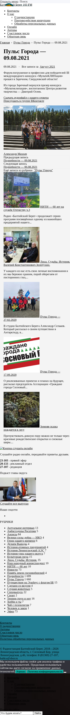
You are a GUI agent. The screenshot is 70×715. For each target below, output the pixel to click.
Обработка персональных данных (35, 690)
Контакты (13, 677)
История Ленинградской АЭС (25, 550)
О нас (10, 681)
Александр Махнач (15, 153)
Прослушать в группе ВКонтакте (24, 100)
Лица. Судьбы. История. (22, 560)
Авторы (12, 697)
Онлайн (12, 693)
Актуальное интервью (20, 527)
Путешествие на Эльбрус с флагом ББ (30, 582)
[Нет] (65, 672)
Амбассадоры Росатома (21, 531)
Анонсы (12, 534)
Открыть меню (9, 1)
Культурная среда (17, 556)
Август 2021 (47, 66)
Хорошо (21, 671)
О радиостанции (24, 684)
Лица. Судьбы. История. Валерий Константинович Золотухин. (37, 263)
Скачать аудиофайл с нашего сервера (26, 97)
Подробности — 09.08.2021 (20, 160)
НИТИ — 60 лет (17, 566)
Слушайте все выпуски (14, 503)
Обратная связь (16, 703)
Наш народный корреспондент (26, 563)
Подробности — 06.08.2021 (20, 166)
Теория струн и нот (19, 598)
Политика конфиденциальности (45, 671)
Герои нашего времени (21, 540)
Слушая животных (18, 588)
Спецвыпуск (15, 592)
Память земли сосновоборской (26, 572)
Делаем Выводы (17, 543)
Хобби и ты (14, 601)
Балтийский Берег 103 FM (16, 4)
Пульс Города (15, 579)
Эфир (10, 611)
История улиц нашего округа (25, 553)
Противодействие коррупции (32, 687)
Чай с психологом (18, 605)
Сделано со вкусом (19, 585)
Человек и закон (17, 608)
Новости (12, 569)
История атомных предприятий (26, 547)
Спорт (11, 595)
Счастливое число (18, 700)
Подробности (15, 576)
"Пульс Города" (43, 170)
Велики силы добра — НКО (24, 537)
